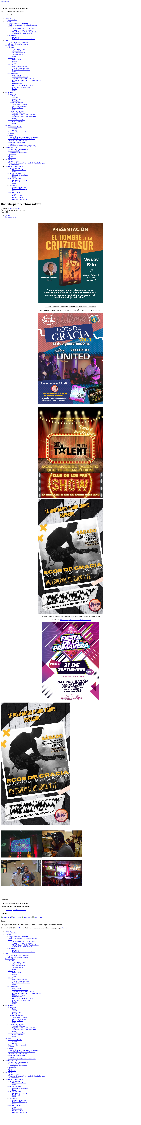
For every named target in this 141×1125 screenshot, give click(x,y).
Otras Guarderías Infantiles (16, 142)
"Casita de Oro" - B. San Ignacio (22, 30)
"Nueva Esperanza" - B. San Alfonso (23, 28)
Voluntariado (8, 159)
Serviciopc (65, 928)
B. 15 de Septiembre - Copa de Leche (23, 39)
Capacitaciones (13, 73)
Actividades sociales (13, 208)
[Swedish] (8, 1)
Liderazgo (11, 58)
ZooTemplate (21, 928)
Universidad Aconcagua (19, 189)
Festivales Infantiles (14, 151)
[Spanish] (2, 1)
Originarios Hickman (18, 113)
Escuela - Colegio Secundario (17, 132)
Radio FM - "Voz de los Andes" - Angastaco (21, 139)
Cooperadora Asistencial (19, 180)
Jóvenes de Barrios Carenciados (18, 44)
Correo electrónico (10, 217)
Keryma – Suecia (17, 197)
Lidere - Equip (16, 59)
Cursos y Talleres (10, 46)
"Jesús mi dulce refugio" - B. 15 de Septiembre (22, 25)
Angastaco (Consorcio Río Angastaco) (24, 116)
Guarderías (8, 21)
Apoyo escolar (16, 75)
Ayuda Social (9, 92)
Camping (11, 144)
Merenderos (12, 35)
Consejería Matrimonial (19, 106)
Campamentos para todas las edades (19, 149)
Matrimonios (12, 158)
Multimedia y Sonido (18, 82)
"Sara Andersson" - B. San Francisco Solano (25, 32)
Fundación (8, 18)
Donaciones (12, 94)
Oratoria (14, 61)
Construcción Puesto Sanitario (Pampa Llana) (22, 146)
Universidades (12, 185)
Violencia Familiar (17, 54)
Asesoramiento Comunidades (17, 111)
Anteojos (15, 97)
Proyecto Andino (13, 165)
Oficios (10, 65)
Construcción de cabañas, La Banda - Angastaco (23, 137)
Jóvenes (10, 156)
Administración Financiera (20, 77)
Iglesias (10, 135)
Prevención (11, 47)
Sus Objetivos (12, 20)
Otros (14, 56)
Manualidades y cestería (19, 66)
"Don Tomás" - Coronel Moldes (22, 33)
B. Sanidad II (16, 37)
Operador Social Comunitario (21, 70)
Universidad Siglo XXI (19, 187)
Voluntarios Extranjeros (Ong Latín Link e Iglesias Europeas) (26, 163)
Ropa (14, 96)
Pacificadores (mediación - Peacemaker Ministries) (27, 80)
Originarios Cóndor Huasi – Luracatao (24, 115)
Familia (14, 89)
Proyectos (8, 125)
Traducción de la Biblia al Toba (17, 140)
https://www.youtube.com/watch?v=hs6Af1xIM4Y (75, 620)
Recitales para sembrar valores (17, 152)
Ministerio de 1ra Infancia (20, 175)
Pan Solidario (16, 182)
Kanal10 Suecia (17, 196)
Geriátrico (11, 133)
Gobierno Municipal (14, 178)
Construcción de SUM (15, 127)
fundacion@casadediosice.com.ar (16, 910)
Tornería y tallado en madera (21, 68)
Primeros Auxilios (17, 83)
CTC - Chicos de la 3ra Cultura (21, 87)
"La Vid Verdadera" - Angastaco (18, 23)
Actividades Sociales (11, 147)
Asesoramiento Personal (15, 102)
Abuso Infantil (16, 51)
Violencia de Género (18, 52)
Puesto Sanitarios (17, 121)
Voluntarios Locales (14, 161)
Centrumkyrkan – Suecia (19, 199)
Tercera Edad (12, 154)
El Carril (14, 130)
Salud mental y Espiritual (19, 104)
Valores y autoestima (18, 49)
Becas (6, 40)
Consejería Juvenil (17, 108)
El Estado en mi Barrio (19, 170)
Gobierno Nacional (14, 168)
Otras (14, 190)
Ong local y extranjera (15, 192)
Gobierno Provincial (14, 173)
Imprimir (7, 215)
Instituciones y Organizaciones (14, 166)
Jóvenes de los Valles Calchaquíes (18, 42)
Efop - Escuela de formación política (23, 85)
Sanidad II (15, 128)
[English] (5, 1)
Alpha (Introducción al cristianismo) (23, 78)
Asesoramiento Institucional (16, 120)
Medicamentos (16, 99)
